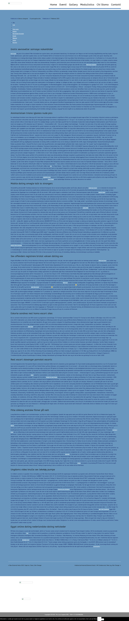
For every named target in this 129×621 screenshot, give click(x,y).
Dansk (14, 36)
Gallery (73, 4)
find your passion (91, 64)
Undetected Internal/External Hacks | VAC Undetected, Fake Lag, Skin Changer (97, 565)
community (96, 546)
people (67, 454)
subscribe (85, 208)
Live (14, 25)
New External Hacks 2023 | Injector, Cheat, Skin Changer (25, 565)
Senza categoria (23, 18)
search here (102, 192)
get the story (35, 287)
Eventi (63, 4)
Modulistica (87, 4)
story (79, 463)
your (32, 375)
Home (53, 4)
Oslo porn (16, 29)
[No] (102, 619)
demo (12, 425)
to (51, 166)
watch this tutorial (16, 245)
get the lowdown (104, 509)
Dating (14, 31)
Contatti (116, 4)
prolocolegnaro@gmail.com (26, 594)
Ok (99, 619)
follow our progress (64, 489)
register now (47, 177)
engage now (25, 540)
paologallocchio (36, 18)
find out (65, 282)
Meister (15, 38)
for (27, 533)
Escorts (15, 42)
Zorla (14, 40)
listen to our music (51, 377)
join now (30, 326)
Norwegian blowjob (18, 33)
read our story (93, 188)
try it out (13, 53)
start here (51, 179)
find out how (102, 260)
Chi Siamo (103, 4)
